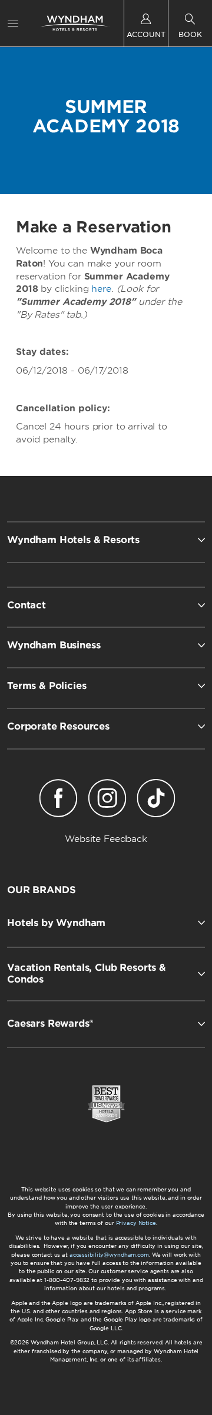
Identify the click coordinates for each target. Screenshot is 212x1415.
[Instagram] (107, 800)
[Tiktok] (156, 800)
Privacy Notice (136, 1223)
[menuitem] (13, 23)
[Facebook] (58, 800)
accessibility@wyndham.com (109, 1254)
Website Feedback (106, 839)
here (101, 289)
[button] (106, 922)
